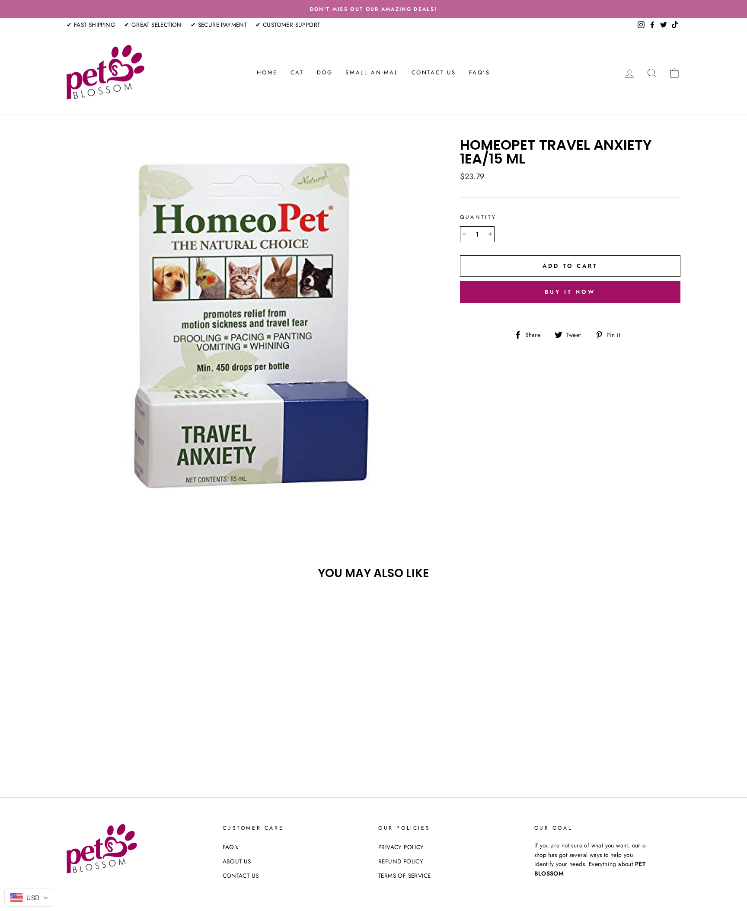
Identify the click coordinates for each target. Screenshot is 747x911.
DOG (325, 72)
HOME (267, 72)
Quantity (478, 217)
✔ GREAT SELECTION (153, 24)
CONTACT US (434, 72)
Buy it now (570, 292)
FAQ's (479, 72)
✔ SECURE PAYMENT (219, 24)
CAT (297, 72)
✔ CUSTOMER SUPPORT (287, 24)
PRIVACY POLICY (401, 847)
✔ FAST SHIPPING (91, 24)
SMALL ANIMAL (371, 72)
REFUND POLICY (400, 861)
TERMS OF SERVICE (404, 875)
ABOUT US (237, 861)
